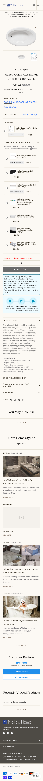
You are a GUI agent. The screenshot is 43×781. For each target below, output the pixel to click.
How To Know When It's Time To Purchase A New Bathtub (17, 481)
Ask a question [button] (21, 677)
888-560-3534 (24, 757)
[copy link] (23, 400)
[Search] (34, 5)
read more (7, 497)
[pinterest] (19, 400)
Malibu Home (13, 766)
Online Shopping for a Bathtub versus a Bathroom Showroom (20, 571)
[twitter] (15, 400)
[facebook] (11, 400)
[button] (4, 5)
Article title (8, 531)
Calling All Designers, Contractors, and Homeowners (20, 622)
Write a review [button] (22, 672)
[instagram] (12, 733)
